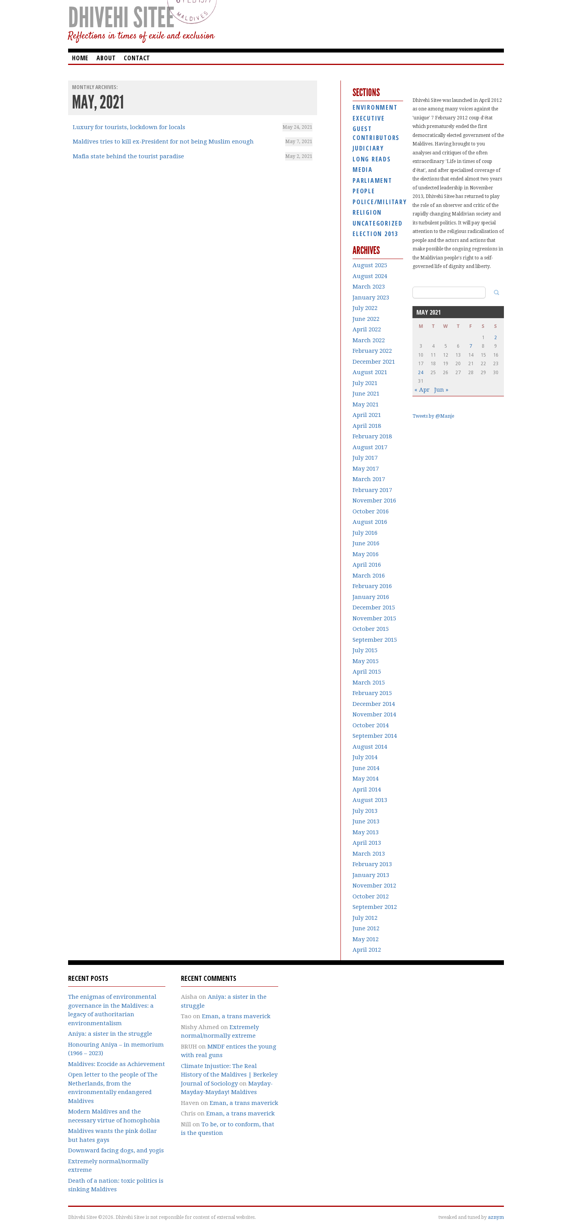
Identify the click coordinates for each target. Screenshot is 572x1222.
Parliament (372, 180)
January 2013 (371, 875)
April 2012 (367, 949)
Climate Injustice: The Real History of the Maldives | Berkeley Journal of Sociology (229, 1075)
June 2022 (366, 318)
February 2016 (372, 586)
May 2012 (366, 939)
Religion (367, 212)
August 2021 (370, 372)
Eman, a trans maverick (236, 1016)
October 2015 (371, 628)
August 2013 (370, 800)
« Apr (422, 389)
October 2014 (371, 725)
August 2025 (370, 265)
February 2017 (372, 490)
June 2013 (366, 821)
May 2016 (366, 554)
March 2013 (369, 853)
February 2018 (372, 436)
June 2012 (366, 928)
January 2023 (371, 297)
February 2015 (372, 693)
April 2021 (367, 414)
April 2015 (367, 671)
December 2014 (374, 703)
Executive (369, 118)
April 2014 (367, 789)
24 (420, 372)
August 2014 (370, 746)
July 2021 (365, 383)
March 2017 (369, 479)
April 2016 (367, 564)
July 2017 (365, 457)
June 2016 (366, 543)
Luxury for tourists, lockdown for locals (129, 127)
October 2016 (371, 511)
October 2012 (371, 896)
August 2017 (370, 447)
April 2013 (367, 842)
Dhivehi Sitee (121, 17)
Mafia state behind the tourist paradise (128, 156)
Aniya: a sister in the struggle (110, 1033)
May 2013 (366, 832)
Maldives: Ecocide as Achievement (116, 1064)
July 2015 (365, 650)
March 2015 (369, 682)
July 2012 (365, 917)
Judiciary (368, 148)
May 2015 (366, 661)
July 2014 (365, 757)
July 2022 (365, 308)
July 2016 (365, 532)
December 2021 (374, 361)
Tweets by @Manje (433, 416)
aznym (496, 1217)
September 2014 (375, 735)
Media (363, 169)
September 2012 (375, 906)
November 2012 (374, 885)
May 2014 (366, 778)
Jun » (441, 389)
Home (80, 57)
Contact (137, 57)
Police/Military (378, 202)
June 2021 (366, 393)
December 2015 (374, 607)
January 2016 (371, 596)
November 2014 (374, 714)
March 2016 (369, 575)
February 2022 (372, 350)
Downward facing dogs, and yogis (116, 1150)
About (106, 57)
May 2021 (366, 404)
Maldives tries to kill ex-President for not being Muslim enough (163, 141)
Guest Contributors (376, 133)
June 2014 (366, 768)
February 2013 (372, 864)
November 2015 (374, 618)
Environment (375, 107)
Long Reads (372, 159)
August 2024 (370, 276)
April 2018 (367, 425)
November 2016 (374, 500)
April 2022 (367, 329)
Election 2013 (375, 233)
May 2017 (366, 468)
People (364, 191)
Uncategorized (378, 223)
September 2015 (375, 639)
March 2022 (369, 340)
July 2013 (365, 810)
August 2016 (370, 521)
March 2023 (369, 286)
